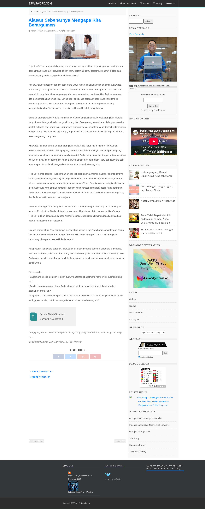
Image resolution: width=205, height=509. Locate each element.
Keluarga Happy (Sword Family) (80, 492)
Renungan (41, 11)
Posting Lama (120, 441)
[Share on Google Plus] (83, 356)
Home (113, 3)
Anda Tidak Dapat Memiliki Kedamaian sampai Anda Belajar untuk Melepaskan (156, 219)
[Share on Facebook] (58, 356)
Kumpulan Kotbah (137, 444)
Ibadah (146, 3)
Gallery (159, 3)
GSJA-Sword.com (40, 3)
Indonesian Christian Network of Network (149, 424)
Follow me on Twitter (113, 479)
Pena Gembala (136, 34)
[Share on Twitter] (70, 356)
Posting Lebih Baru (36, 441)
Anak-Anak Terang (138, 451)
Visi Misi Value (129, 3)
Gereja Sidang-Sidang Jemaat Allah (145, 418)
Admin (33, 30)
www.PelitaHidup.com (157, 405)
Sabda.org (134, 438)
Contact (172, 3)
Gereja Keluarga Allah (139, 431)
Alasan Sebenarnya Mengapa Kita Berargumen (65, 22)
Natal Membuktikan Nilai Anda (158, 200)
